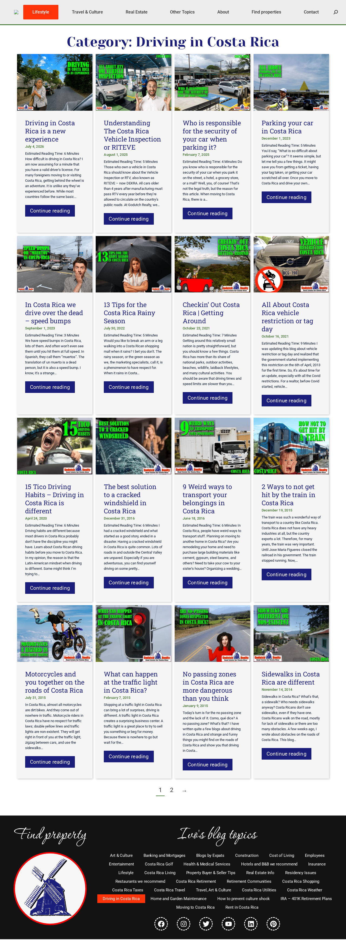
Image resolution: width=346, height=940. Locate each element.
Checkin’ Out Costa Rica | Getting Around (211, 312)
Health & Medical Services (207, 864)
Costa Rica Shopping (300, 881)
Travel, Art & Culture (213, 890)
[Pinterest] (273, 924)
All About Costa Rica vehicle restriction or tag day (287, 316)
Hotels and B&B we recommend (269, 864)
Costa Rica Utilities (259, 890)
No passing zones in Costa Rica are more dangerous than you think (209, 686)
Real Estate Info (260, 872)
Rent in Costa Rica (241, 907)
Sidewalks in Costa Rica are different (291, 678)
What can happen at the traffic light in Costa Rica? (131, 682)
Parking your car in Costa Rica (287, 127)
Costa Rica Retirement (196, 881)
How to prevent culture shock (243, 898)
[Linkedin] (251, 924)
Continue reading (50, 211)
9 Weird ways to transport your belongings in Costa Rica (207, 498)
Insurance (316, 864)
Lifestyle (126, 872)
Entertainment (121, 864)
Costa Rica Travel (169, 890)
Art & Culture (121, 855)
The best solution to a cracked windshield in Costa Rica (130, 498)
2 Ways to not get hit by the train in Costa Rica (288, 494)
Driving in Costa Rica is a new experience (50, 131)
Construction (246, 855)
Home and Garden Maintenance (179, 898)
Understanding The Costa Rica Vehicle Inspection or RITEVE (132, 135)
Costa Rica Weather (304, 890)
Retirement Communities (249, 881)
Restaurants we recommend (140, 881)
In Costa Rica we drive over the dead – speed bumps (54, 312)
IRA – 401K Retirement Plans (306, 898)
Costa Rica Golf (159, 864)
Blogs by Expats (210, 855)
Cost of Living (281, 855)
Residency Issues (300, 872)
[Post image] (55, 82)
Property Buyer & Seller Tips (210, 872)
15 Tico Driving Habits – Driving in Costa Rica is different (54, 498)
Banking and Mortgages (164, 855)
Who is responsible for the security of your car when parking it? (212, 135)
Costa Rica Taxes (127, 890)
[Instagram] (183, 924)
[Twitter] (206, 924)
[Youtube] (228, 924)
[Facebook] (161, 924)
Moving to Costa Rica (195, 907)
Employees (315, 855)
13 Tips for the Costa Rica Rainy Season (129, 312)
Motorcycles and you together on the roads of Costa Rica (54, 682)
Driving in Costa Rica (121, 898)
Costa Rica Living (159, 872)
